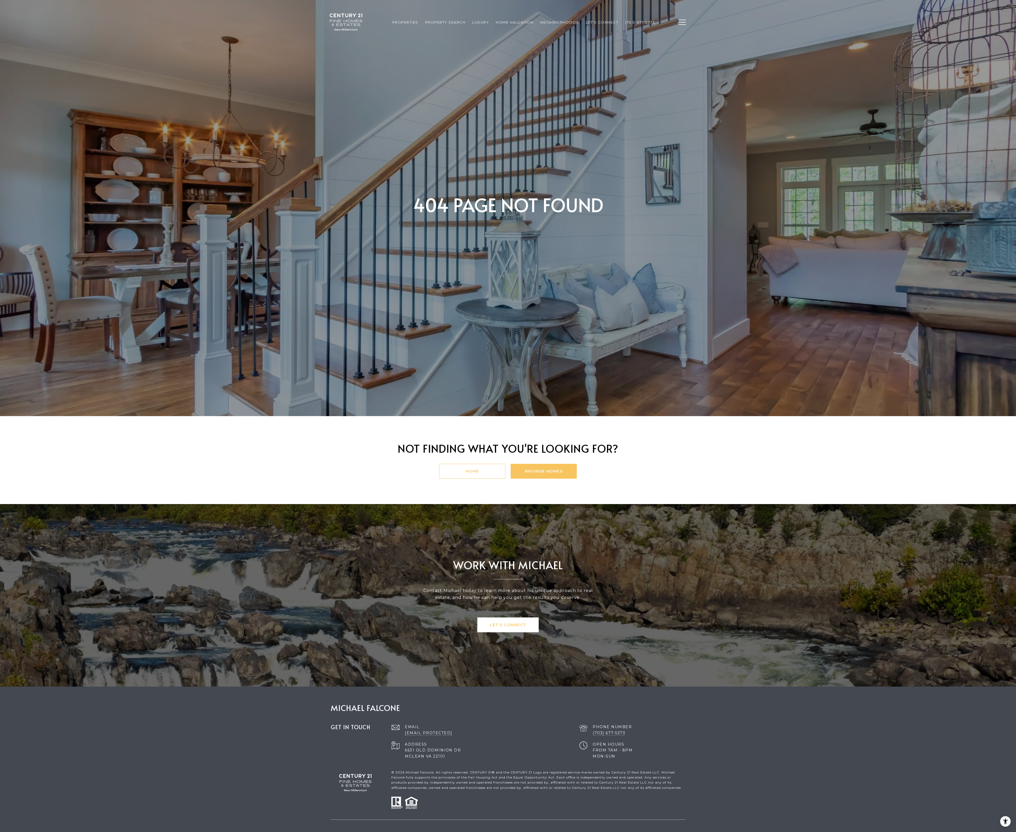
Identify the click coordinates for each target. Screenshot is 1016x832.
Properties (405, 22)
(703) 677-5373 (609, 733)
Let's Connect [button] (508, 624)
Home (472, 471)
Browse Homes (544, 471)
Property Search (445, 22)
